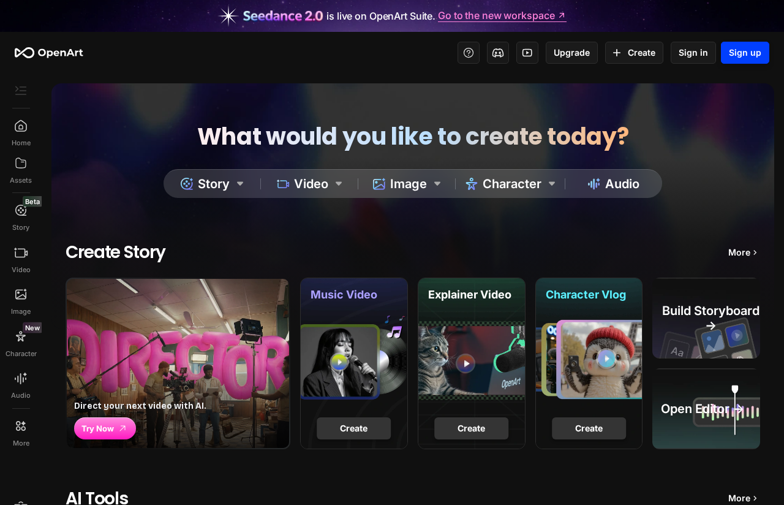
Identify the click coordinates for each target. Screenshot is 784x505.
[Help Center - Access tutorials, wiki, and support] (469, 53)
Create (641, 52)
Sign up (745, 52)
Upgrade (572, 52)
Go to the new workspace (496, 15)
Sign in (693, 52)
